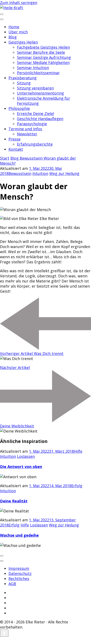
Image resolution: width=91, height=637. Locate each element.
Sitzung (24, 82)
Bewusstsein (19, 173)
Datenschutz (20, 573)
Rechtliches (18, 578)
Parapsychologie (32, 123)
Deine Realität (14, 501)
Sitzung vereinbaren (35, 88)
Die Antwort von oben (21, 466)
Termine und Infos (25, 128)
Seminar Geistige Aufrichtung (44, 57)
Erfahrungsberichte (35, 144)
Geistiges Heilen (23, 42)
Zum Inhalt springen (18, 2)
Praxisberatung (22, 77)
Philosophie (19, 108)
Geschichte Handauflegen (40, 118)
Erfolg (76, 485)
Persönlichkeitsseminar (38, 72)
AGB (12, 583)
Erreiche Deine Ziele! (35, 113)
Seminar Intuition (33, 67)
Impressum (18, 568)
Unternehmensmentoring (40, 93)
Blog (12, 37)
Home (13, 26)
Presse (14, 139)
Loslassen (26, 456)
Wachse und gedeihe (19, 535)
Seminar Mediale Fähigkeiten (43, 62)
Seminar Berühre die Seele (41, 52)
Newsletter (27, 133)
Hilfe (78, 451)
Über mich (18, 31)
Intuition (40, 173)
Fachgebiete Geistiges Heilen (43, 47)
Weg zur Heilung (64, 173)
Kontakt (15, 149)
